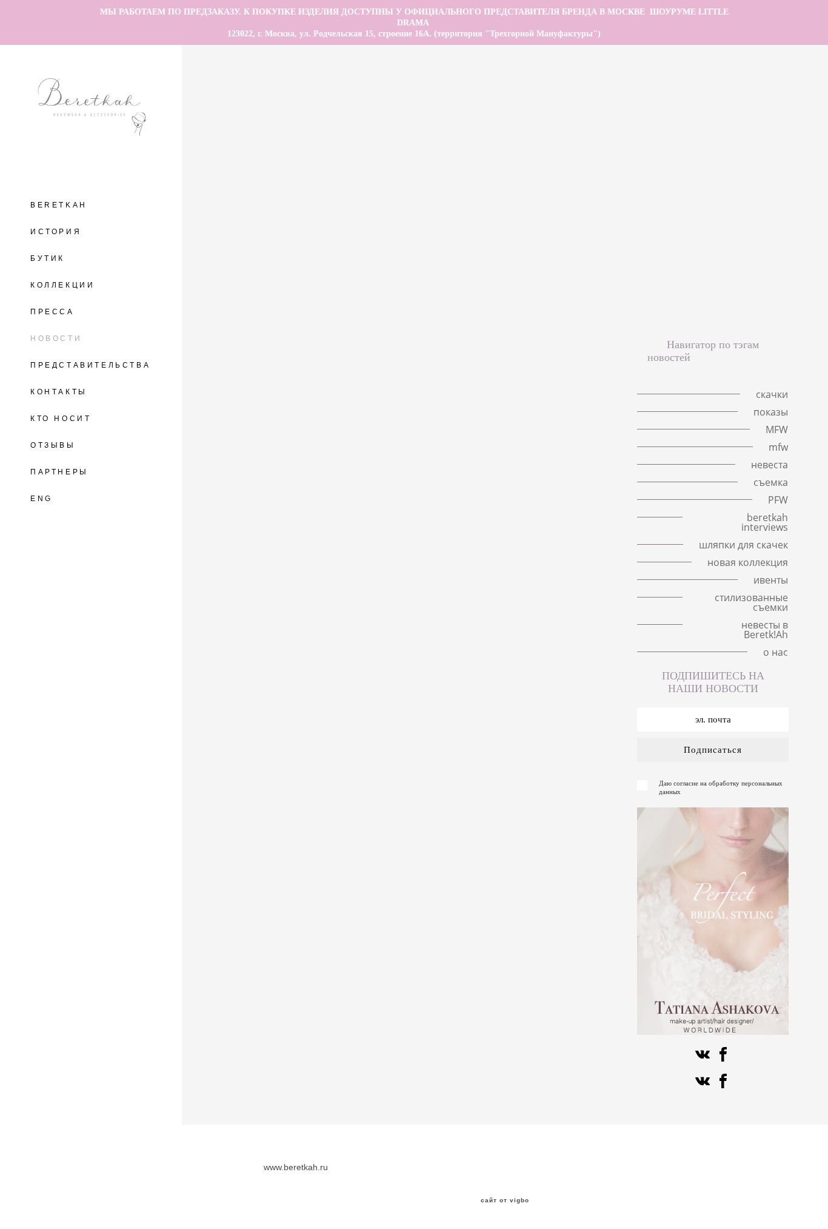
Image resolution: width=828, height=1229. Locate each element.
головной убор (626, 103)
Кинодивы (242, 118)
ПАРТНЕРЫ (59, 472)
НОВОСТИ (56, 338)
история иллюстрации (275, 132)
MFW (446, 161)
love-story (473, 103)
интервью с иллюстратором (331, 147)
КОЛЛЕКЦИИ (62, 285)
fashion (385, 263)
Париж (750, 161)
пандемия (299, 118)
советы (410, 234)
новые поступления (390, 307)
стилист (504, 205)
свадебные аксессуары (573, 278)
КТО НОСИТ (60, 418)
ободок (760, 205)
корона (533, 132)
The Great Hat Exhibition (363, 88)
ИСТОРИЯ (55, 231)
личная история (367, 118)
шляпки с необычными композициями (690, 132)
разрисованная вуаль (600, 249)
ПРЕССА (52, 312)
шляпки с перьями (452, 118)
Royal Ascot (397, 161)
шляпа (333, 176)
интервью (241, 219)
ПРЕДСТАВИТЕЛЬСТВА (90, 365)
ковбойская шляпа (325, 292)
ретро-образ (539, 234)
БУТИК (47, 258)
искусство (557, 292)
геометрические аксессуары (728, 219)
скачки (568, 103)
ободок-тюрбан (384, 219)
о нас (707, 307)
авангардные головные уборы (611, 88)
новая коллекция (747, 562)
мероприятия (445, 205)
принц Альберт (535, 190)
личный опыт (462, 190)
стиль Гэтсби (353, 234)
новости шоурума (480, 176)
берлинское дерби (343, 249)
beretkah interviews (556, 263)
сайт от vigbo (505, 1200)
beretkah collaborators (459, 263)
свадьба (772, 176)
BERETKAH (58, 205)
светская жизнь (307, 219)
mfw (713, 161)
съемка (256, 234)
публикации (633, 219)
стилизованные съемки (538, 307)
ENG (41, 498)
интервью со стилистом (479, 219)
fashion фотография (621, 190)
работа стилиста (569, 205)
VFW (419, 176)
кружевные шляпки (464, 132)
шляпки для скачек (673, 278)
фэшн (299, 234)
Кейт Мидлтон (638, 147)
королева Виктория (381, 190)
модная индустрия (715, 190)
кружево (310, 190)
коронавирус (567, 219)
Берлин (382, 103)
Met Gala (581, 132)
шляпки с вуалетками (738, 118)
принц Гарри (332, 161)
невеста (261, 190)
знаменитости (483, 278)
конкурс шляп (423, 249)
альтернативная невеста (428, 292)
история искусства (503, 249)
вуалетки (369, 278)
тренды (378, 176)
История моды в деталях (731, 147)
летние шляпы (270, 88)
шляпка (523, 103)
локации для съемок (263, 176)
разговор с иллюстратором (481, 88)
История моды (609, 234)
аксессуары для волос (715, 103)
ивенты (461, 307)
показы (417, 147)
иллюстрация (308, 278)
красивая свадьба (567, 176)
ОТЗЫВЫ (53, 445)
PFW (754, 249)
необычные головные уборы (293, 103)
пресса (507, 292)
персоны (420, 278)
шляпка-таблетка (508, 161)
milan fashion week (373, 132)
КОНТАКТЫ (58, 392)
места (425, 103)
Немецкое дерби (688, 234)
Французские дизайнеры (660, 263)
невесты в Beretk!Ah (641, 307)
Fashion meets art (694, 249)
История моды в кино (548, 118)
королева (241, 147)
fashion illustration (721, 88)
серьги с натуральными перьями (623, 161)
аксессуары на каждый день (675, 205)
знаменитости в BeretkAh (352, 205)
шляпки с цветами (644, 118)
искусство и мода (627, 292)
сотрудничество (254, 205)
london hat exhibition (554, 147)
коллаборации (469, 234)
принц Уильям (262, 161)
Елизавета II (472, 147)
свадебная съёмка (704, 176)
